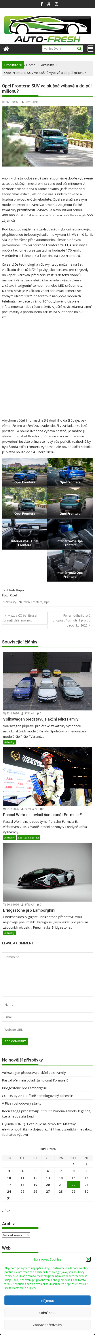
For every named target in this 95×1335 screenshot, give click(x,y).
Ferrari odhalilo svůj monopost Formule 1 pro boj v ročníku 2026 (70, 620)
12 (35, 1178)
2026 (26, 602)
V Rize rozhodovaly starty (21, 1103)
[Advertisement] (47, 370)
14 (61, 1178)
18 (23, 1184)
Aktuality (11, 602)
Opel (47, 602)
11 (23, 1178)
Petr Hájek (31, 102)
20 (48, 1184)
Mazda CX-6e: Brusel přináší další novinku (20, 617)
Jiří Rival (29, 713)
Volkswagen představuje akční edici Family (34, 1072)
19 (35, 1184)
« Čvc (6, 1211)
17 (9, 1184)
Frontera (36, 602)
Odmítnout (47, 1312)
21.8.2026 (12, 809)
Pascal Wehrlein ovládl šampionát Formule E (35, 1080)
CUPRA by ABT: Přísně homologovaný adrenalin (38, 1095)
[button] (88, 1259)
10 (9, 1178)
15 (74, 1178)
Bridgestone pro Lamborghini (24, 1088)
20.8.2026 (12, 904)
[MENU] (90, 48)
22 (74, 1184)
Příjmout (47, 1300)
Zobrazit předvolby (47, 1324)
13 (48, 1178)
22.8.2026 (12, 713)
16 (87, 1178)
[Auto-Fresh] (47, 41)
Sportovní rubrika (28, 837)
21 (61, 1184)
